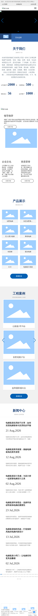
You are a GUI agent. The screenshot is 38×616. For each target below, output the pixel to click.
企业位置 (33, 4)
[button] (18, 31)
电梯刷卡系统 (28, 267)
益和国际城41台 (19, 388)
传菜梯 (10, 252)
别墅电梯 (10, 221)
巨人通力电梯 (10, 236)
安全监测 (18, 37)
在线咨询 (19, 4)
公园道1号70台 (18, 326)
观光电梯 (28, 252)
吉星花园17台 (19, 357)
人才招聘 (4, 4)
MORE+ (8, 443)
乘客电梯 (28, 236)
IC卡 (9, 267)
